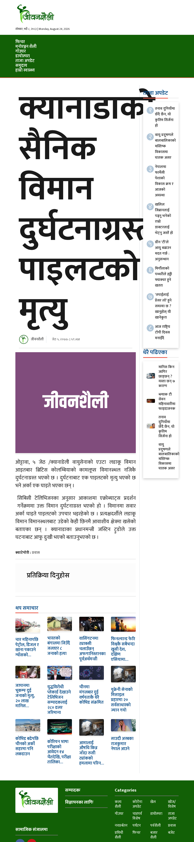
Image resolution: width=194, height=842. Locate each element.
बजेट (171, 832)
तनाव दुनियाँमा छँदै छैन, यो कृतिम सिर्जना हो (165, 117)
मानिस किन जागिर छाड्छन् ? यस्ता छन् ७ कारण (167, 376)
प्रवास (36, 552)
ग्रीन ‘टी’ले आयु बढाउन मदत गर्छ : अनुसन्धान (163, 250)
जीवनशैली (37, 339)
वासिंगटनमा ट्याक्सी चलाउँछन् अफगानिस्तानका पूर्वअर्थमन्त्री (92, 648)
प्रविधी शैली (119, 835)
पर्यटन (136, 825)
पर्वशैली (155, 825)
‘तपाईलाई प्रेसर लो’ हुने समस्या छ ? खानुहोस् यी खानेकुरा (163, 306)
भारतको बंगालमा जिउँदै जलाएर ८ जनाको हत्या (58, 646)
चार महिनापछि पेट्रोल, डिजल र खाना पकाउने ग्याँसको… (27, 647)
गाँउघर (20, 51)
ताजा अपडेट (25, 60)
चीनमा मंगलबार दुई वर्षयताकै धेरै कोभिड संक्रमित (91, 695)
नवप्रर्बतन (121, 825)
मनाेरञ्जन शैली (25, 46)
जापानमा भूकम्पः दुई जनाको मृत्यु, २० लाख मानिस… (25, 696)
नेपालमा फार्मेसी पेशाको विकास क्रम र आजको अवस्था (164, 181)
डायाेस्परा (22, 56)
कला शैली (118, 804)
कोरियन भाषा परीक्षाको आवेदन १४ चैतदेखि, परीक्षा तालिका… (59, 752)
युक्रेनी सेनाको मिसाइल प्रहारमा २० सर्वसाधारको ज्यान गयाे (121, 700)
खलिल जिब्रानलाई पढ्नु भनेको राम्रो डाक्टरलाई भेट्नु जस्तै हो (164, 218)
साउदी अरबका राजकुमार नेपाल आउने (122, 743)
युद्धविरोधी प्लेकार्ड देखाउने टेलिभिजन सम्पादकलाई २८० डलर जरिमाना (59, 700)
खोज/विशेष (172, 804)
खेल (153, 802)
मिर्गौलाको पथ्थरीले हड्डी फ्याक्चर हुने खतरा (163, 277)
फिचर (20, 41)
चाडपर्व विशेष (137, 816)
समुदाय (21, 65)
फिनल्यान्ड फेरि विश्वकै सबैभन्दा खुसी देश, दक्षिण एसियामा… (123, 649)
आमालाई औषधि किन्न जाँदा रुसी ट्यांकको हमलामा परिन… (91, 753)
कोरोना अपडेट (137, 804)
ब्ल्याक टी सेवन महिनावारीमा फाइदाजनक (167, 401)
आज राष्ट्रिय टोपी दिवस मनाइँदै (162, 332)
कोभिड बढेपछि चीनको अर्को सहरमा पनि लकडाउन (27, 746)
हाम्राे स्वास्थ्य (25, 70)
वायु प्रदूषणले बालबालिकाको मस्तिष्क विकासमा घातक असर (165, 146)
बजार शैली (154, 835)
